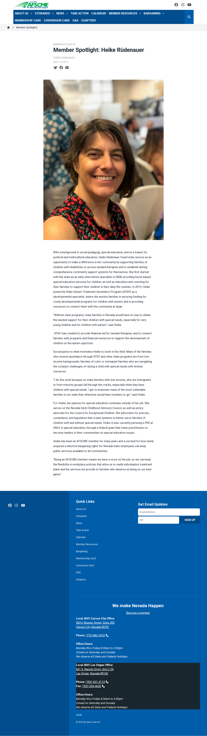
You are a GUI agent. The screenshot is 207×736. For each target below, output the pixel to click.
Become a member (138, 613)
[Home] (8, 27)
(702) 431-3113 (95, 682)
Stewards (42, 13)
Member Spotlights (26, 27)
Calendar (98, 13)
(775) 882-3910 (95, 635)
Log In (79, 714)
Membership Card (28, 20)
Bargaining (152, 13)
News (60, 13)
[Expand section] (31, 13)
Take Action (80, 13)
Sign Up (189, 520)
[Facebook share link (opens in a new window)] (61, 68)
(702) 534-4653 (91, 686)
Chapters (88, 20)
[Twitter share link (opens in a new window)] (55, 68)
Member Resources (123, 13)
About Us (21, 13)
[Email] (67, 68)
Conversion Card (57, 20)
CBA (75, 20)
